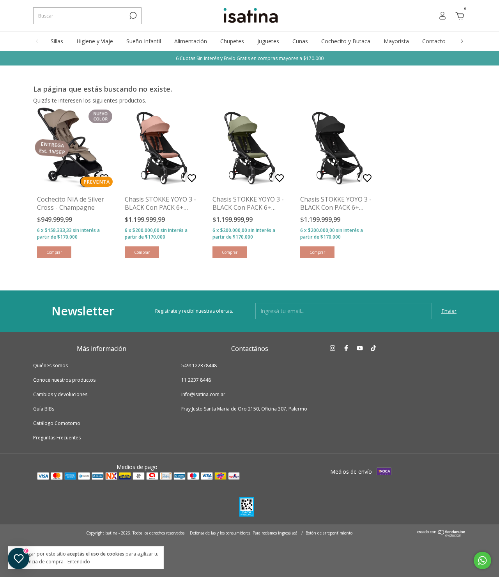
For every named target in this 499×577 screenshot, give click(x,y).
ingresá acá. (288, 533)
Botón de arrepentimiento (329, 533)
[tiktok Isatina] (373, 348)
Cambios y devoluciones (60, 394)
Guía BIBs (43, 408)
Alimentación (190, 41)
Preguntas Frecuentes (57, 437)
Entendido (78, 561)
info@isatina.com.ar (203, 394)
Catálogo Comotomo (56, 423)
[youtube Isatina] (360, 348)
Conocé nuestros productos (64, 380)
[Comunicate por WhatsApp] (482, 560)
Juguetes (268, 41)
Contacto (434, 41)
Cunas (300, 41)
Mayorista (396, 41)
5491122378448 (199, 365)
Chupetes (232, 41)
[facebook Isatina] (346, 348)
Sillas (57, 41)
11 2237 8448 (196, 380)
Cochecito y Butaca (345, 41)
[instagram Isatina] (332, 348)
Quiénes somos (50, 365)
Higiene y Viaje (94, 41)
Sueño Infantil (143, 41)
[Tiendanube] (441, 534)
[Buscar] (132, 15)
